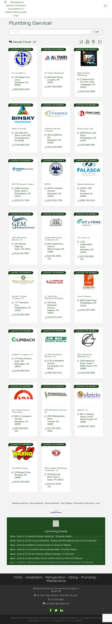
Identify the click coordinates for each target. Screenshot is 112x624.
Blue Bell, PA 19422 (57, 595)
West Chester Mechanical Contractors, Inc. (56, 469)
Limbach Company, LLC (22, 354)
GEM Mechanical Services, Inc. (19, 239)
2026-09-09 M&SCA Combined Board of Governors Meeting (44, 541)
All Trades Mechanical (54, 73)
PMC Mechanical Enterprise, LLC (84, 355)
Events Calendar (52, 503)
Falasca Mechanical (85, 184)
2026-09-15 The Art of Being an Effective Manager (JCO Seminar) (45, 550)
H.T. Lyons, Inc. (83, 238)
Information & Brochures (84, 503)
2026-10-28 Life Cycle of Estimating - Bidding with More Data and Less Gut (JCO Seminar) (56, 537)
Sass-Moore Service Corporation (20, 411)
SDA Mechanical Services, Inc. (56, 411)
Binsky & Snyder (19, 129)
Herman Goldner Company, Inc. (19, 297)
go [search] (97, 31)
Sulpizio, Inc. (82, 410)
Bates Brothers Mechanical (83, 74)
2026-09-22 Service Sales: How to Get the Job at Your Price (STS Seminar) (49, 554)
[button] (10, 41)
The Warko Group (20, 468)
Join (98, 503)
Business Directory (20, 503)
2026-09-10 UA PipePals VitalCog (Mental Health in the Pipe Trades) (47, 545)
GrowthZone (45, 620)
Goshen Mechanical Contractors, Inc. (53, 239)
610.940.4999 (57, 599)
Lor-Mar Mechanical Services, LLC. (53, 355)
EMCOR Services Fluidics (23, 184)
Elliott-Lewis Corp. (85, 129)
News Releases (36, 503)
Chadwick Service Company (52, 130)
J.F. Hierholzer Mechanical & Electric (54, 297)
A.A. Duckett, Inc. (19, 73)
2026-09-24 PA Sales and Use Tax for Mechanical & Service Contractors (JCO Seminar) (55, 559)
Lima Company (84, 296)
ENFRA (48, 184)
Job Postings (66, 503)
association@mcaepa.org (57, 603)
